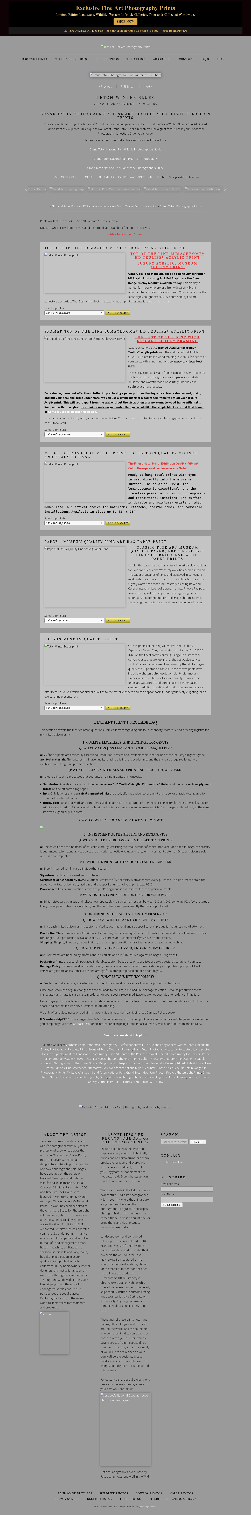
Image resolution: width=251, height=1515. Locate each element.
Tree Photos (130, 1499)
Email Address (171, 1184)
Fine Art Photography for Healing (179, 1054)
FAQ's (205, 59)
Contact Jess (81, 1024)
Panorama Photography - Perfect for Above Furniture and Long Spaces (131, 1045)
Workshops (161, 59)
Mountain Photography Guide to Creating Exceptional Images (147, 1077)
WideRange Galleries (148, 1506)
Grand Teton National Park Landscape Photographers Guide (125, 168)
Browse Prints (34, 59)
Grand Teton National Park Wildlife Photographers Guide (125, 149)
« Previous (105, 86)
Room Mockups (66, 1499)
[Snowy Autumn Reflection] (202, 189)
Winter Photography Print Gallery (172, 1059)
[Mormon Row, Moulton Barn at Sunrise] (114, 189)
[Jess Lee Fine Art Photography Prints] (125, 47)
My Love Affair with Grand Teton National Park (96, 1072)
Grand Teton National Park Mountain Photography (126, 159)
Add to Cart (118, 313)
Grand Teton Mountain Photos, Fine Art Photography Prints (163, 1072)
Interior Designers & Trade (173, 1499)
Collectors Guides (71, 59)
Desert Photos (99, 1499)
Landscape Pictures (75, 1493)
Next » (148, 86)
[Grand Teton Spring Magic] (67, 189)
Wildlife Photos (114, 1493)
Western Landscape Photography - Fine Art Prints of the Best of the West (111, 1054)
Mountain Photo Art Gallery (161, 1068)
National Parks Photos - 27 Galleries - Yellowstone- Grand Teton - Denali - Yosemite (104, 206)
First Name (168, 1194)
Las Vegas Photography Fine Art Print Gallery (121, 1059)
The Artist (136, 59)
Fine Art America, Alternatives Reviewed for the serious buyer (104, 1068)
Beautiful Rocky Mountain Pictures (110, 1049)
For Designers (107, 59)
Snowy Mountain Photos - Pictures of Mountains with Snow (125, 1082)
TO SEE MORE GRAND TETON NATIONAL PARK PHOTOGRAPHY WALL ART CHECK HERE (105, 177)
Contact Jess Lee (172, 1162)
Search (223, 59)
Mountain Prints (75, 1045)
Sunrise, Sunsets (198, 1077)
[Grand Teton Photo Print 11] (162, 189)
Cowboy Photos (149, 1493)
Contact (186, 59)
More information (159, 301)
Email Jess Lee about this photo (125, 1035)
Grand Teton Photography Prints (180, 206)
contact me (136, 418)
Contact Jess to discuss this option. (72, 412)
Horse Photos (181, 1493)
